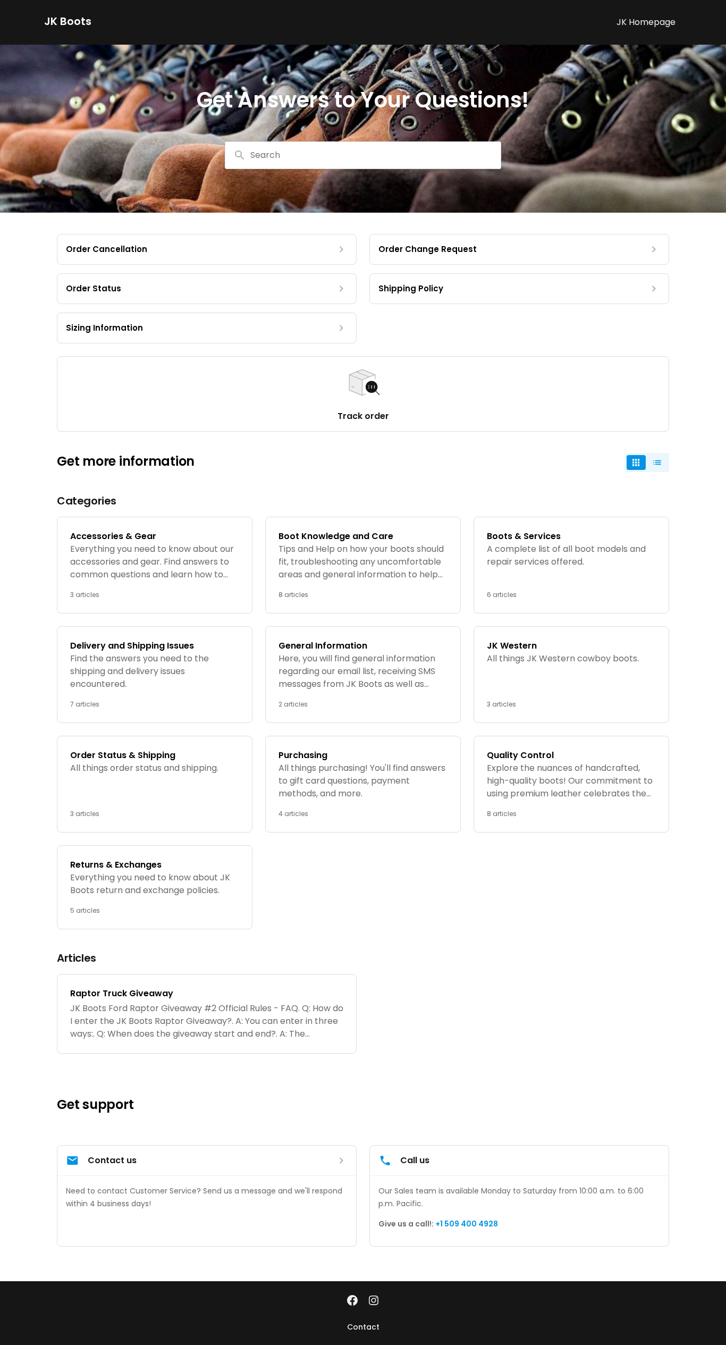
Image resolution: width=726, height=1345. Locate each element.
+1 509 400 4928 (466, 1223)
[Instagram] (373, 1301)
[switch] (646, 462)
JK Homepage (646, 22)
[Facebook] (352, 1301)
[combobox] (363, 155)
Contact (363, 1327)
